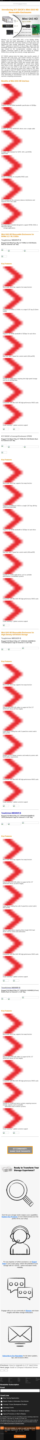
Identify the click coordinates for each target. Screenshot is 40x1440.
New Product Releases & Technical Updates (16, 1411)
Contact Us (1, 1379)
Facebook (9, 1379)
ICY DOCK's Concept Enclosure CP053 (16, 436)
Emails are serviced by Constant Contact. (13, 1423)
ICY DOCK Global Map (38, 1379)
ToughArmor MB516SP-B (11, 638)
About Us (1, 1380)
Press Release (19, 1379)
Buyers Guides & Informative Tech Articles (16, 1401)
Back (3, 1370)
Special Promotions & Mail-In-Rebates (14, 1414)
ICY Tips (26, 1379)
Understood (20, 1436)
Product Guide (37, 1380)
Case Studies (27, 1380)
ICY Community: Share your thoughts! (20, 1150)
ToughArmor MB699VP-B (11, 240)
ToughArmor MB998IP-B (10, 988)
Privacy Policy (19, 1380)
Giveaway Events (8, 1407)
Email (2, 1387)
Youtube (9, 1380)
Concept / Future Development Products (15, 1404)
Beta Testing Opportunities (11, 1398)
